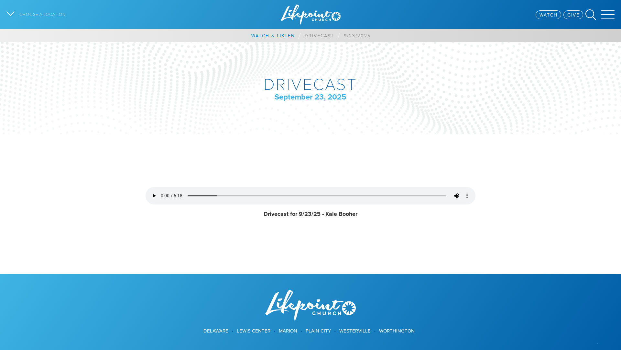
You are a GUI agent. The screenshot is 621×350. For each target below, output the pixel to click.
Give (573, 15)
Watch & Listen (273, 35)
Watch (548, 15)
